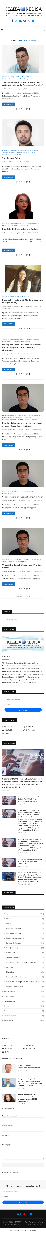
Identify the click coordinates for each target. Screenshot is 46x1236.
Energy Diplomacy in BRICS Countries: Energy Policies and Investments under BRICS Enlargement (29, 1098)
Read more (8, 104)
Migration (25, 972)
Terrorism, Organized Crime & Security (25, 962)
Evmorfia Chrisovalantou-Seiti (13, 306)
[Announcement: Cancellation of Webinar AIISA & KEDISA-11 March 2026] (9, 862)
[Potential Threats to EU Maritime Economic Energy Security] (23, 278)
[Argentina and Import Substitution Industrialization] (9, 1068)
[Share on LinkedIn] (24, 109)
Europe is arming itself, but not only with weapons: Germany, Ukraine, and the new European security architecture (30, 1082)
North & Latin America (25, 987)
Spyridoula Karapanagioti (12, 233)
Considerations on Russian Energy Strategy (22, 497)
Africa (25, 919)
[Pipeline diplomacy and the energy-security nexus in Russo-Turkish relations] (23, 398)
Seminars (24, 1011)
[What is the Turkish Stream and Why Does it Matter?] (23, 541)
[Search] (44, 29)
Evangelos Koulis (9, 354)
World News (24, 1020)
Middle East (25, 953)
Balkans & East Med (25, 928)
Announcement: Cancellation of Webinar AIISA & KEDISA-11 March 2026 (30, 861)
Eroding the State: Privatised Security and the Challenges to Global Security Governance (22, 347)
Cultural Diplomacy (25, 957)
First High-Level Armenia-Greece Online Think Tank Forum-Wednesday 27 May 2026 (30, 799)
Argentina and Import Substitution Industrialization (29, 1066)
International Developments (25, 977)
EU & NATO (25, 967)
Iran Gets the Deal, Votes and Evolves (20, 229)
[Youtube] (24, 20)
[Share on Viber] (27, 109)
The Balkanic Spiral (11, 158)
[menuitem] (14, 1230)
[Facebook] (12, 20)
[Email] (33, 20)
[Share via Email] (29, 109)
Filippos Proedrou (10, 89)
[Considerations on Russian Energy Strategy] (23, 473)
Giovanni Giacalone (10, 162)
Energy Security (25, 948)
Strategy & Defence (25, 943)
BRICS (25, 924)
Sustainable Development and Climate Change (25, 982)
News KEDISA (24, 996)
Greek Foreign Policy (25, 933)
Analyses (24, 914)
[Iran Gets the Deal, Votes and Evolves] (23, 205)
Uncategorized (24, 1001)
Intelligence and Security (25, 938)
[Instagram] (29, 20)
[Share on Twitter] (21, 109)
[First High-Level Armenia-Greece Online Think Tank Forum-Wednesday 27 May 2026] (9, 800)
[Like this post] (16, 109)
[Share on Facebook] (19, 109)
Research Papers (24, 991)
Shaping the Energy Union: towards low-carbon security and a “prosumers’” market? (22, 83)
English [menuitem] (16, 1230)
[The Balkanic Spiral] (23, 132)
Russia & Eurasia (24, 1016)
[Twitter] (16, 20)
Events (24, 1006)
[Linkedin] (20, 20)
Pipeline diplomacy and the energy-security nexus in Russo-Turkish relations (22, 424)
